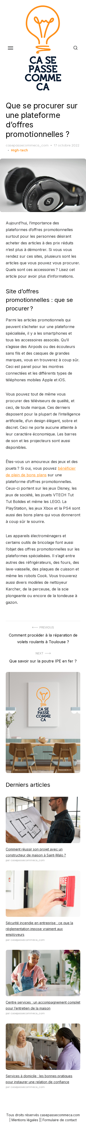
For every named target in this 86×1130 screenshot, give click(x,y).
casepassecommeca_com (27, 145)
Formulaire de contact (60, 1120)
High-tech (19, 150)
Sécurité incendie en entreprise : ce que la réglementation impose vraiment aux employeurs (39, 929)
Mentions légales (24, 1120)
